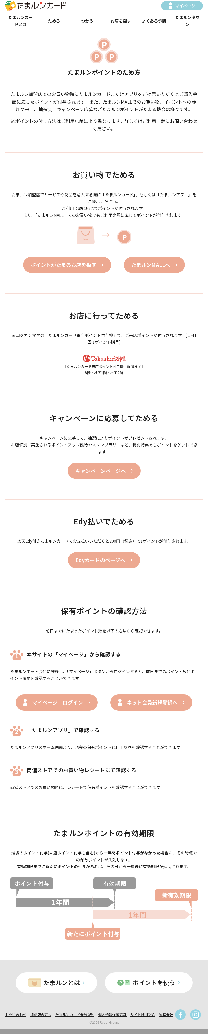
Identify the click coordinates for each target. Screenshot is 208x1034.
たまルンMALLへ (150, 264)
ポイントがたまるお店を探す (63, 264)
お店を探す (121, 21)
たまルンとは (62, 982)
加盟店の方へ (40, 1014)
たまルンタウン (187, 20)
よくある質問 (154, 21)
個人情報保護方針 (112, 1014)
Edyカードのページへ (100, 560)
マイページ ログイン (57, 702)
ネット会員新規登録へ (152, 702)
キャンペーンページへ (100, 470)
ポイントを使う (154, 982)
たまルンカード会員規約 (74, 1014)
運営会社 (166, 1014)
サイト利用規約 (142, 1014)
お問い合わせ (15, 1014)
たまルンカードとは (20, 20)
